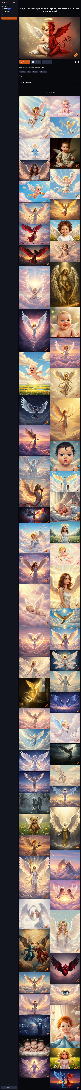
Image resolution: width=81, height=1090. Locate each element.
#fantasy (22, 71)
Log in (9, 1084)
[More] (73, 62)
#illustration (43, 71)
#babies (35, 71)
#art (29, 71)
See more (43, 67)
